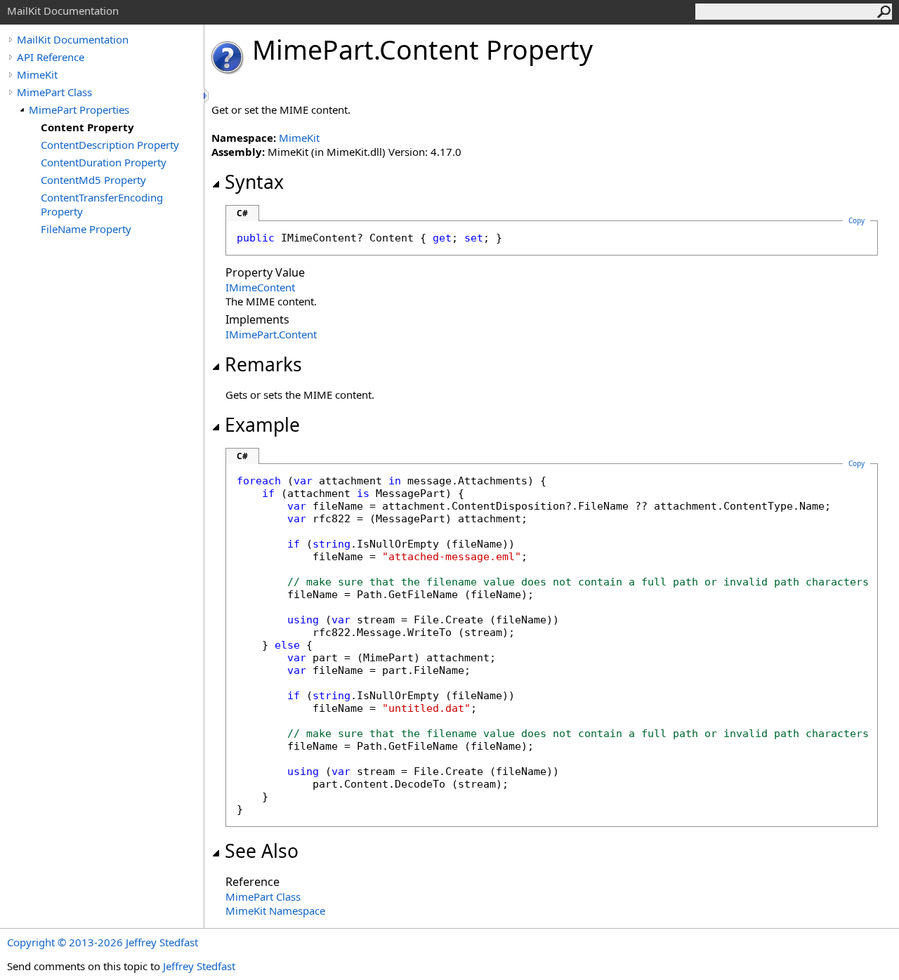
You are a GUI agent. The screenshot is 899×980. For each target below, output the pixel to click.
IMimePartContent (271, 334)
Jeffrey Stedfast (199, 966)
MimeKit (37, 74)
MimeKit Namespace (275, 910)
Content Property (87, 127)
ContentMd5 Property (93, 180)
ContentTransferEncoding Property (102, 204)
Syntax (254, 181)
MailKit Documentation (73, 39)
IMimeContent (260, 287)
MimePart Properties (79, 109)
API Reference (50, 57)
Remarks (263, 364)
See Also (261, 850)
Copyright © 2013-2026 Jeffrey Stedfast (102, 942)
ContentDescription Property (110, 145)
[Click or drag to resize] (207, 96)
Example (262, 424)
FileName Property (86, 229)
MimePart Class (54, 92)
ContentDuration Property (103, 162)
